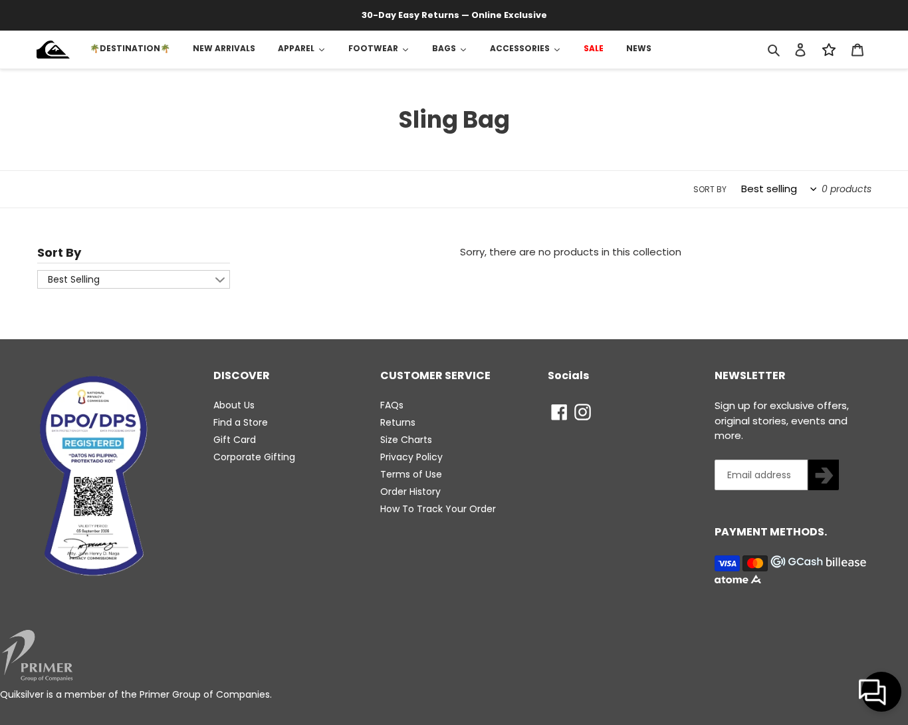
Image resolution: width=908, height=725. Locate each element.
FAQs (391, 405)
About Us (234, 405)
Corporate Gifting (254, 457)
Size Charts (406, 439)
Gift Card (234, 439)
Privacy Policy (411, 457)
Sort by (710, 189)
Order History (410, 491)
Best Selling (74, 279)
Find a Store (240, 422)
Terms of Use (411, 474)
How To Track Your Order (438, 508)
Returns (397, 422)
